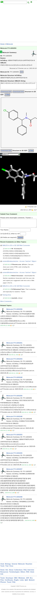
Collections (18, 570)
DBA (16, 578)
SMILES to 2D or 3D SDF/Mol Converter (16, 245)
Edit (21, 72)
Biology (8, 564)
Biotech (32, 580)
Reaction (29, 564)
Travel (9, 582)
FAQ (25, 570)
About (11, 570)
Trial (7, 566)
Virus (11, 566)
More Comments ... (6, 301)
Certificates (9, 580)
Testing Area (6, 295)
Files (2, 580)
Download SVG (18, 91)
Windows (21, 578)
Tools (2, 566)
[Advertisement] (18, 23)
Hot (7, 570)
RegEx (16, 580)
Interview (30, 570)
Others (22, 572)
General (14, 564)
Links (22, 580)
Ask (1, 574)
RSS (27, 572)
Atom (2, 564)
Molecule (9, 44)
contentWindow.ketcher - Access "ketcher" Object (19, 261)
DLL (31, 578)
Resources (4, 572)
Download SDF (6, 91)
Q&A (26, 580)
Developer (9, 578)
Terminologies (14, 572)
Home (2, 44)
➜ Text (7, 94)
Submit (20, 237)
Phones (3, 582)
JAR (27, 578)
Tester (2, 578)
